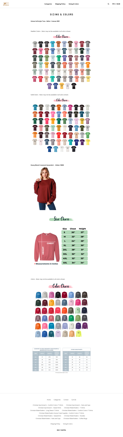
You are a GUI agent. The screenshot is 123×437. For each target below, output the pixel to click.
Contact (66, 400)
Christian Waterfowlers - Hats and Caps (48, 418)
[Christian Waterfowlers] (6, 4)
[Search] (108, 4)
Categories (48, 4)
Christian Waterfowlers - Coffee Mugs (75, 418)
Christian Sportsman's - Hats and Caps (78, 405)
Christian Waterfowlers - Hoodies (74, 416)
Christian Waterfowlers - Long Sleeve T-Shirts (44, 410)
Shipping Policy (60, 4)
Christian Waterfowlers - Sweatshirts (49, 416)
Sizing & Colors (74, 4)
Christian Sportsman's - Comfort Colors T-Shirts (48, 405)
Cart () (73, 400)
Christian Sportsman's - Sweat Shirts (49, 408)
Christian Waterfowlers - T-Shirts (74, 408)
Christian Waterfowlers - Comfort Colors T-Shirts (77, 410)
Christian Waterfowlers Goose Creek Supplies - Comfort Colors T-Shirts (61, 413)
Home (49, 400)
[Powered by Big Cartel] (61, 430)
